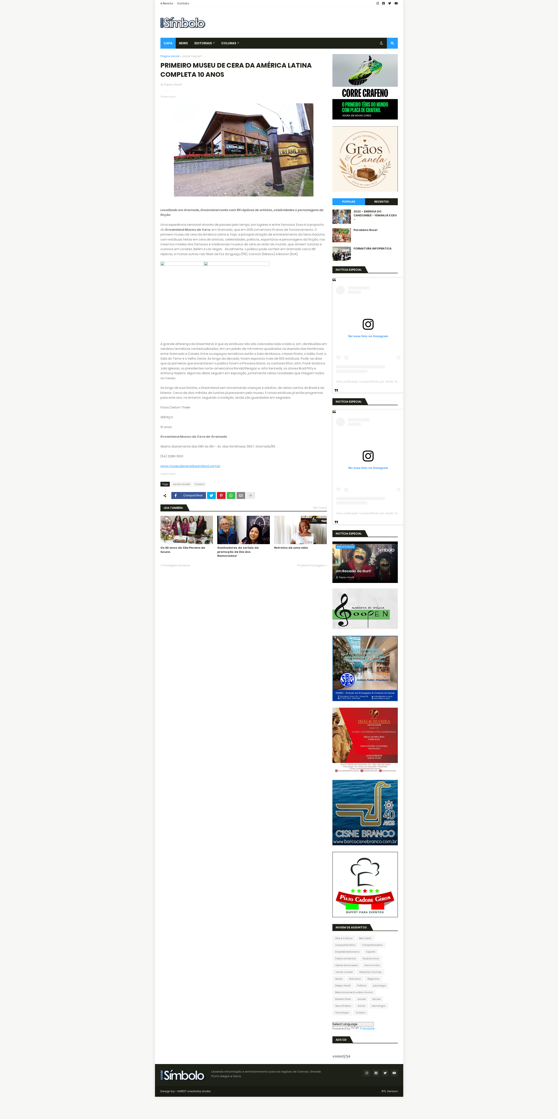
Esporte (370, 951)
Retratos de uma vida (291, 548)
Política (361, 985)
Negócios (373, 979)
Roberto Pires (343, 999)
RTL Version (390, 1091)
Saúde (376, 999)
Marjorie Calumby (370, 972)
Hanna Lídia (372, 965)
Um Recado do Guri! (353, 571)
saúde (361, 999)
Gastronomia (370, 958)
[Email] (240, 495)
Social (361, 1006)
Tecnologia (342, 1012)
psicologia (379, 985)
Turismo (199, 484)
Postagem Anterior (176, 565)
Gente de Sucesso (346, 965)
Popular (348, 202)
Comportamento (372, 945)
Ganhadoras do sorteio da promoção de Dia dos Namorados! (238, 552)
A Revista (166, 3)
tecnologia (378, 1006)
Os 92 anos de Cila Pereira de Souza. (182, 550)
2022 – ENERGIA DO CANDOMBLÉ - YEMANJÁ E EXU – (375, 215)
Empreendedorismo (347, 951)
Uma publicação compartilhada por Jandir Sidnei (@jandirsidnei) (380, 381)
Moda (338, 979)
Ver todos (320, 507)
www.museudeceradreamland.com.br (190, 466)
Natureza (355, 979)
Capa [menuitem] (168, 43)
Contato (183, 3)
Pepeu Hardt (342, 985)
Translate (367, 1028)
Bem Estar (365, 938)
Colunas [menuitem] (228, 43)
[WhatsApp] (231, 495)
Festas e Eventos (345, 958)
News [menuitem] (183, 43)
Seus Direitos (343, 1006)
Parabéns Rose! (366, 230)
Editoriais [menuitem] (203, 43)
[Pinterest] (221, 495)
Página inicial (169, 56)
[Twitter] (211, 495)
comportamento (345, 945)
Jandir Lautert (192, 56)
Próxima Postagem (311, 565)
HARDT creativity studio (194, 1091)
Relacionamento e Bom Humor (354, 992)
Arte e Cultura (343, 938)
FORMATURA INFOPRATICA (372, 249)
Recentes (381, 202)
